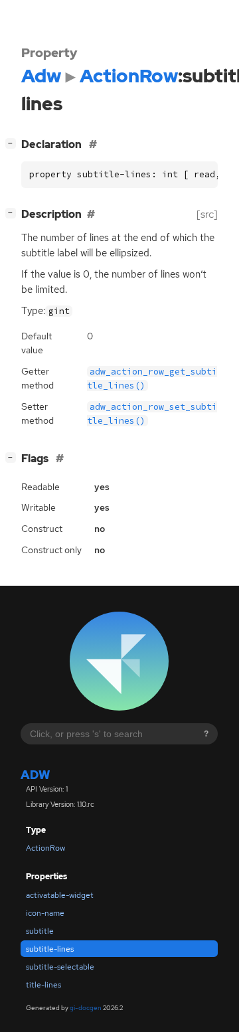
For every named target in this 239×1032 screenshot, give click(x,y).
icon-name (45, 913)
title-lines (43, 985)
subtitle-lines (50, 949)
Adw (35, 774)
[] (13, 142)
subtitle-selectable (60, 967)
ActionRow (45, 848)
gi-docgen (86, 1007)
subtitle (40, 931)
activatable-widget (60, 895)
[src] (207, 214)
